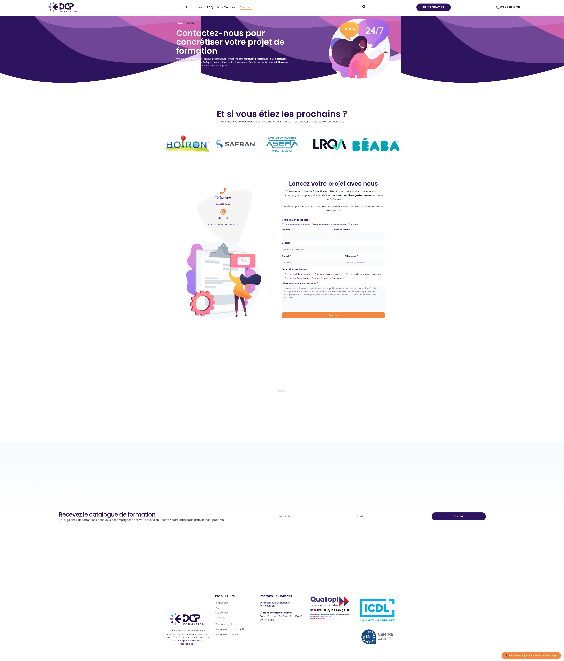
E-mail (223, 218)
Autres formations (334, 278)
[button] (168, 143)
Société (286, 242)
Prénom (286, 229)
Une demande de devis (297, 224)
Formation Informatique (298, 274)
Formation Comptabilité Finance (302, 278)
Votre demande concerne (296, 219)
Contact (246, 7)
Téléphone (223, 197)
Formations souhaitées (294, 269)
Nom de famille (342, 229)
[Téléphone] (223, 191)
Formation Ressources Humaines (363, 274)
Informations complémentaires (299, 283)
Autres (354, 224)
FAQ (210, 7)
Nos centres (226, 7)
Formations (194, 7)
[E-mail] (223, 212)
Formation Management (328, 274)
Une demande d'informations (330, 224)
